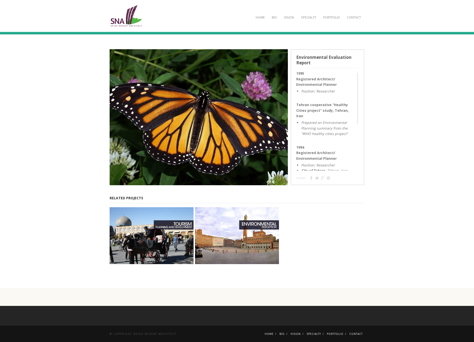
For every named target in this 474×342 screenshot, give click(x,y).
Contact (354, 17)
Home (260, 17)
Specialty (308, 17)
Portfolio (331, 17)
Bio (274, 17)
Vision (289, 17)
